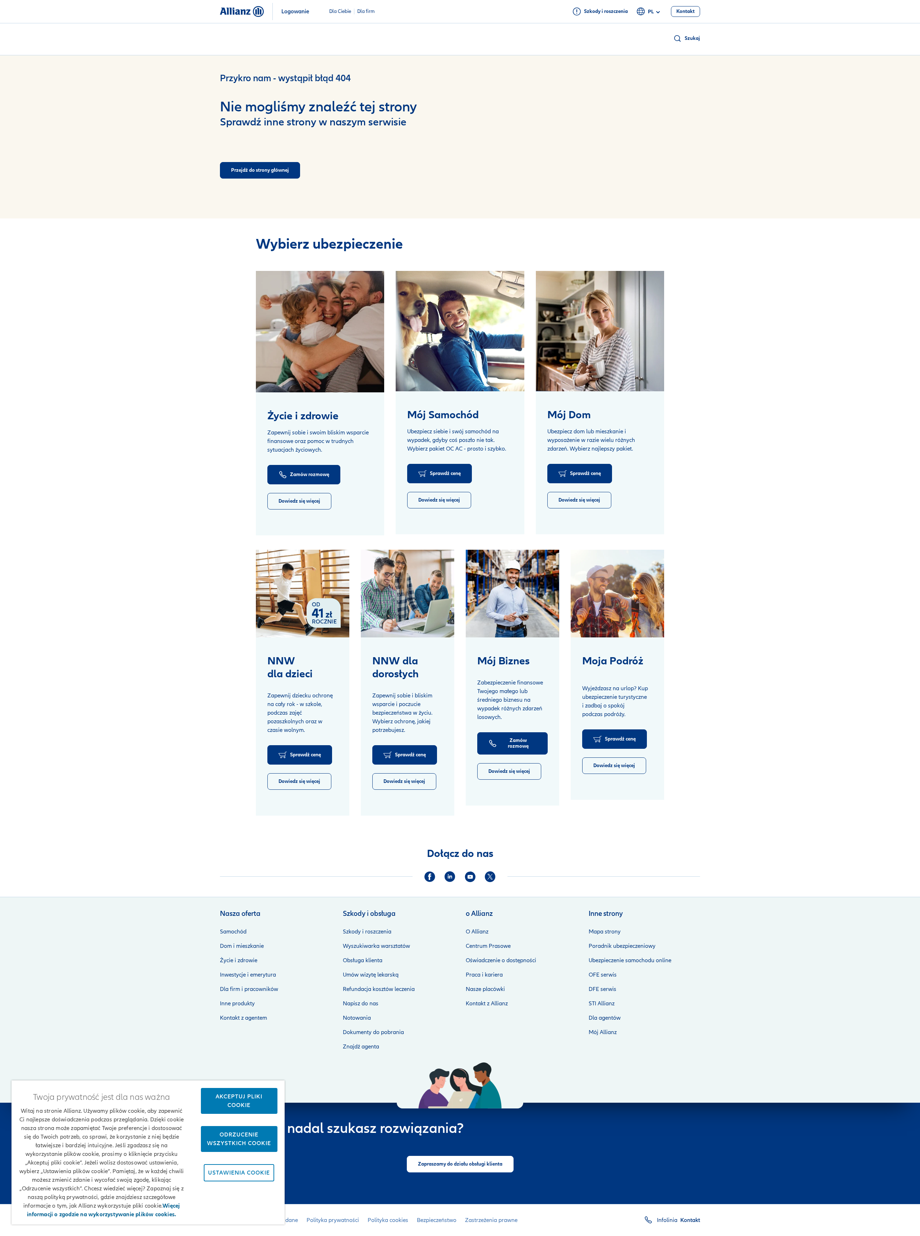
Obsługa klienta (362, 960)
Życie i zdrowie (238, 960)
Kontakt (690, 1220)
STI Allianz (602, 1003)
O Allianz (477, 931)
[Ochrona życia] (320, 331)
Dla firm (366, 11)
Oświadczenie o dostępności (501, 960)
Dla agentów (605, 1017)
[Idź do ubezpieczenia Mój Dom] (600, 331)
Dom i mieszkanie (242, 946)
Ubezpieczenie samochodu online (630, 960)
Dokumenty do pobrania (373, 1032)
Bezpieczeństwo (436, 1220)
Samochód (233, 931)
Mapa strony (605, 931)
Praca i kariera (484, 974)
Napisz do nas (360, 1003)
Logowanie (295, 11)
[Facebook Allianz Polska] (430, 876)
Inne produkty (237, 1003)
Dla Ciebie (340, 11)
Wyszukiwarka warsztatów (376, 946)
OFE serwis (603, 974)
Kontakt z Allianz (487, 1003)
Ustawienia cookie (239, 1172)
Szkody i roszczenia (367, 931)
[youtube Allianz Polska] (470, 876)
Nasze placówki (485, 989)
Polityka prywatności (333, 1220)
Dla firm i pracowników (249, 989)
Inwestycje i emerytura (248, 974)
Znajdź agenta (361, 1046)
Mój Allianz (603, 1032)
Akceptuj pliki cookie (239, 1101)
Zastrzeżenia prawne (491, 1220)
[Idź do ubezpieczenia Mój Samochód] (460, 331)
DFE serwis (602, 989)
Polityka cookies (388, 1220)
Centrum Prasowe (488, 946)
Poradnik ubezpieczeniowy (622, 946)
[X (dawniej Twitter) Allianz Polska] (490, 876)
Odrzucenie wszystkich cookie (239, 1139)
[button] (686, 38)
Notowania (357, 1017)
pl (651, 12)
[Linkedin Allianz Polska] (450, 876)
